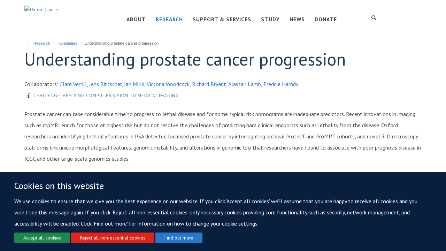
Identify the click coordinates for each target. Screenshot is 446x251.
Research (41, 43)
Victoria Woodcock (168, 84)
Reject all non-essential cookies (112, 238)
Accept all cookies (42, 238)
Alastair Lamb (244, 84)
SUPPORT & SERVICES (222, 19)
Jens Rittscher (105, 84)
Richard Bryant (209, 84)
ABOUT (136, 19)
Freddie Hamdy (280, 84)
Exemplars (68, 43)
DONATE (326, 19)
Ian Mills (134, 84)
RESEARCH (169, 19)
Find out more (178, 238)
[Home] (25, 43)
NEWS (297, 19)
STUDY (270, 19)
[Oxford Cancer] (41, 9)
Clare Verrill (73, 84)
